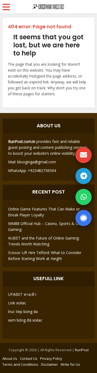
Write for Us (70, 364)
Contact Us (28, 358)
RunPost (82, 349)
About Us (9, 358)
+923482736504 (41, 170)
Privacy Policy (51, 358)
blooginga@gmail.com (36, 161)
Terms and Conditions (20, 364)
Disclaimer (49, 364)
